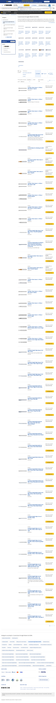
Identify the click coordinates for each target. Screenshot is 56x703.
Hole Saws (9, 647)
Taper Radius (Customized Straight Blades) (38, 659)
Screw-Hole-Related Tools (18, 644)
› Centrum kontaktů (23, 689)
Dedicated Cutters (46, 641)
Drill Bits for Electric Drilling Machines (8, 650)
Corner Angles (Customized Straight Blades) (38, 656)
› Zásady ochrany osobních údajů (38, 687)
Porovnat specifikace (51, 74)
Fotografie (44, 73)
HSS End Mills (12, 641)
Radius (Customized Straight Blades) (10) (8, 34)
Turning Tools (4, 644)
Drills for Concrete (30, 650)
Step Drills (3, 647)
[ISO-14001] (8, 680)
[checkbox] (8, 46)
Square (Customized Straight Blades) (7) (8, 28)
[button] (47, 1)
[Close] (49, 7)
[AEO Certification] (12, 680)
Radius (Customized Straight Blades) (8, 656)
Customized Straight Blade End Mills (8, 22)
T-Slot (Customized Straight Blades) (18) (9, 25)
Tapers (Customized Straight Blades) (8, 659)
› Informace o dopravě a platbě (31, 689)
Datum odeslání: (40, 79)
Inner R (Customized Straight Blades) (25, 665)
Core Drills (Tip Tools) (24, 647)
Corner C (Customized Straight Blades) (22, 656)
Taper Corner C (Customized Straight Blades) (9, 662)
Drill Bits (10, 644)
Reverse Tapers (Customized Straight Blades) (9, 665)
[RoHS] (17, 680)
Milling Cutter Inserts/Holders (21, 641)
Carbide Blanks (48, 665)
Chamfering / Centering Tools (34, 644)
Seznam (38, 73)
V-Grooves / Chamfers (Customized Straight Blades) (45, 662)
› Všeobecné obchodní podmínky (28, 687)
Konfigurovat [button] (49, 92)
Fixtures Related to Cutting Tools (46, 644)
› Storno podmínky (46, 687)
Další (54, 80)
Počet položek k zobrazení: (22, 79)
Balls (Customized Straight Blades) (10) (9, 31)
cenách (24, 76)
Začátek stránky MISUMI (5, 14)
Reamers (25, 644)
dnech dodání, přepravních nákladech (27, 73)
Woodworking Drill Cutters (20, 650)
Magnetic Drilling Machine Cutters (35, 647)
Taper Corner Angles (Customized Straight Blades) (27, 662)
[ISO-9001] (3, 680)
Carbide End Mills (5, 641)
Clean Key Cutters (16, 647)
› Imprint (21, 687)
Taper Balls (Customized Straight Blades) (22, 659)
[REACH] (21, 680)
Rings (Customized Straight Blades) (38, 665)
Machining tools (13, 14)
